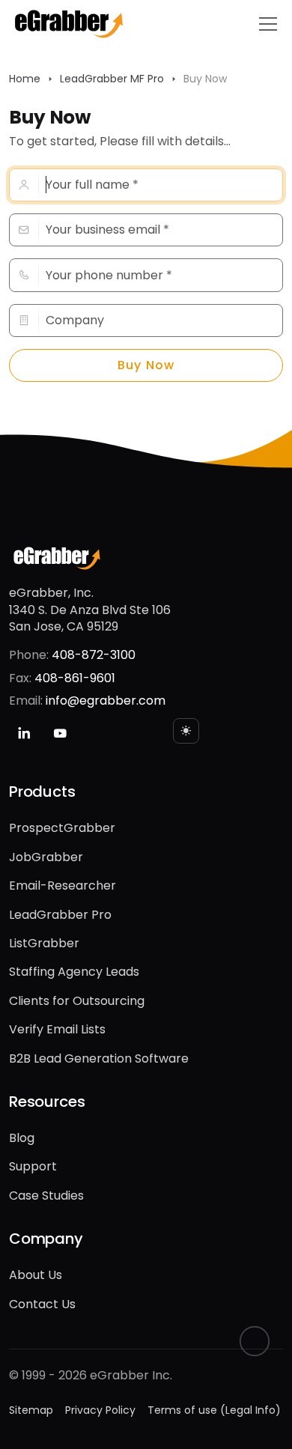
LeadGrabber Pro (60, 914)
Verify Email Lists (57, 1029)
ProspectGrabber (62, 827)
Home (24, 78)
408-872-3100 (94, 654)
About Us (35, 1275)
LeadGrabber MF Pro (112, 78)
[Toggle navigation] (268, 24)
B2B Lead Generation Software (99, 1058)
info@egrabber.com (105, 700)
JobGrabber (46, 857)
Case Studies (46, 1195)
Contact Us (42, 1304)
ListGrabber (44, 943)
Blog (21, 1137)
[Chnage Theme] (186, 731)
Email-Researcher (62, 885)
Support (33, 1166)
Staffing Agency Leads (74, 971)
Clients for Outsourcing (77, 1000)
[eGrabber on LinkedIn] (24, 733)
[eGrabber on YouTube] (60, 733)
